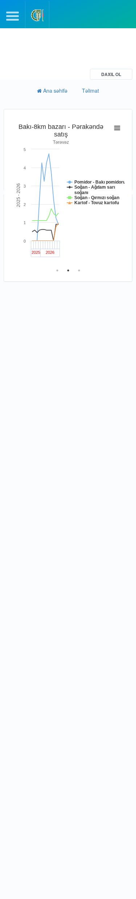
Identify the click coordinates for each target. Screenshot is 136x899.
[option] (68, 192)
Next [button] (130, 192)
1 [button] (57, 270)
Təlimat (90, 90)
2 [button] (68, 270)
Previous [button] (5, 192)
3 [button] (79, 270)
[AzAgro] (37, 15)
